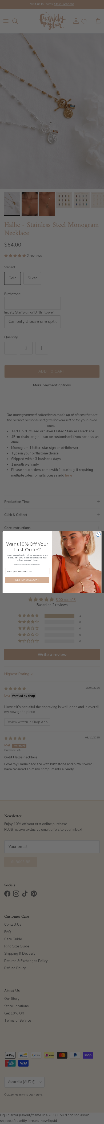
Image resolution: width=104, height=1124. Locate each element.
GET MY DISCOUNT (27, 579)
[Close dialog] (98, 534)
